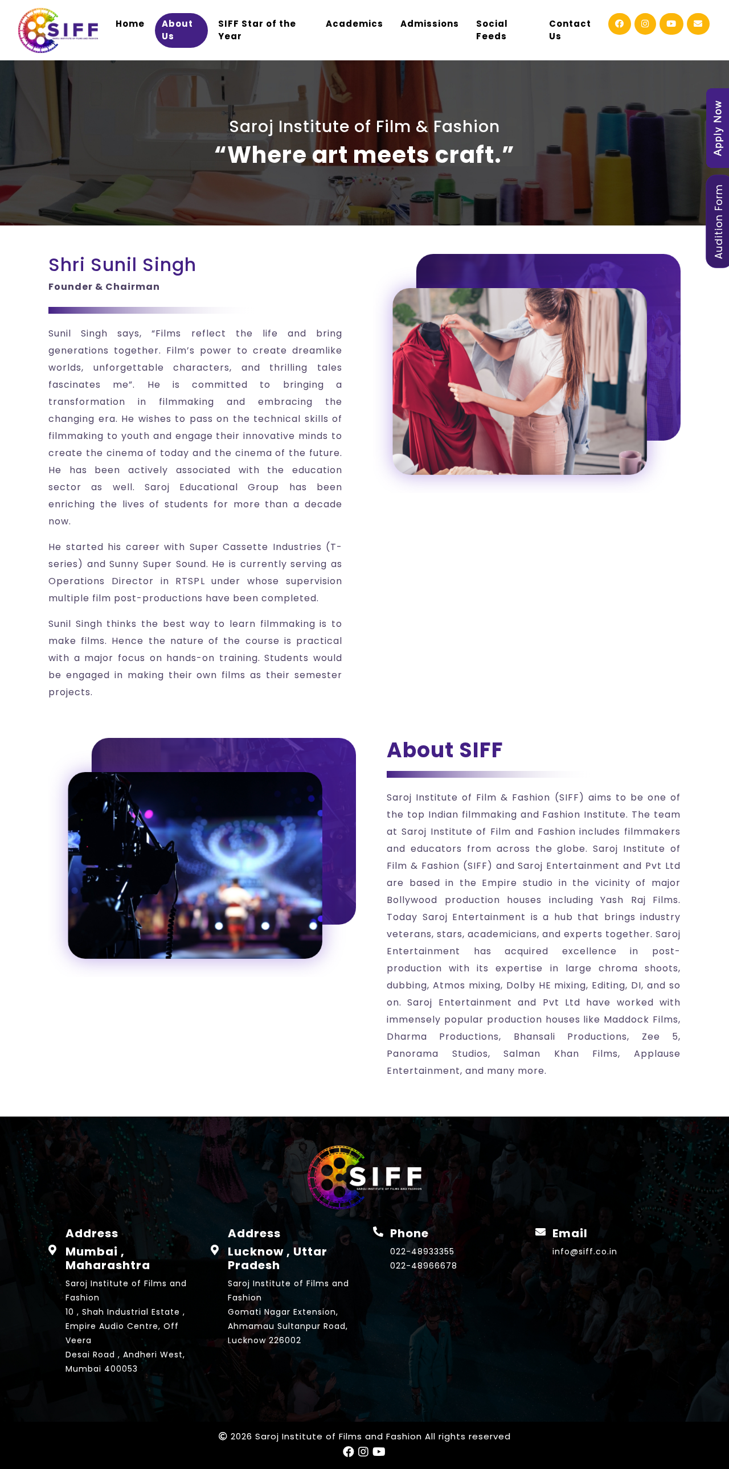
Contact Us (570, 30)
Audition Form (719, 221)
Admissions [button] (429, 24)
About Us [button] (177, 30)
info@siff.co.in (584, 1251)
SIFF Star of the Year (257, 30)
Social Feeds (492, 30)
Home (130, 24)
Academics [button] (354, 24)
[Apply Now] (717, 127)
